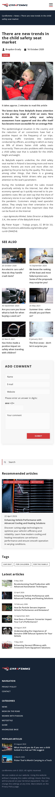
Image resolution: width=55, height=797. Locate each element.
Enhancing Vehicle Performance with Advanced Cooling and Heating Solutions (33, 597)
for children (22, 564)
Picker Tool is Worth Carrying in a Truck (33, 760)
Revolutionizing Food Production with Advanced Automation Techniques (32, 585)
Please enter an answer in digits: (21, 398)
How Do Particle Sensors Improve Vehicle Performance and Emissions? (31, 608)
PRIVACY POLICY (9, 687)
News (5, 55)
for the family (40, 564)
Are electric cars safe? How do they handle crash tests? (13, 272)
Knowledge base (10, 729)
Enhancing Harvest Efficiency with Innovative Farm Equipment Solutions (32, 646)
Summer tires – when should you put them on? (40, 312)
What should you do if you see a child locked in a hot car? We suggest (32, 748)
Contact (6, 691)
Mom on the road (11, 711)
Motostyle (7, 720)
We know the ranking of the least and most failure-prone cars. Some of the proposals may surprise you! (40, 276)
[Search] (5, 462)
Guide (5, 725)
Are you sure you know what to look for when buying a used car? (13, 312)
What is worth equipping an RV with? (23, 520)
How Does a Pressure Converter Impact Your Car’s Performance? (33, 620)
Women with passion (12, 716)
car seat (7, 564)
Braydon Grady (13, 49)
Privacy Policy (8, 786)
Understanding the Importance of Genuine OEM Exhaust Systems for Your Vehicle (33, 633)
